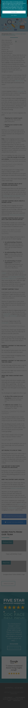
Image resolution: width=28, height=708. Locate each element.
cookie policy (20, 8)
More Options (14, 15)
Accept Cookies (14, 12)
